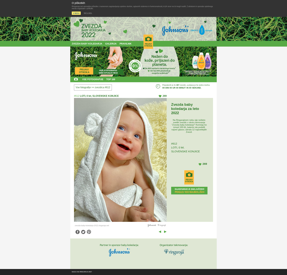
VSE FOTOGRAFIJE (92, 79)
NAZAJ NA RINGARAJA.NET (82, 272)
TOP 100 (110, 79)
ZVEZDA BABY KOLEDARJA (87, 43)
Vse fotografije (83, 87)
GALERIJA (111, 43)
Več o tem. (88, 13)
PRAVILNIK (126, 43)
